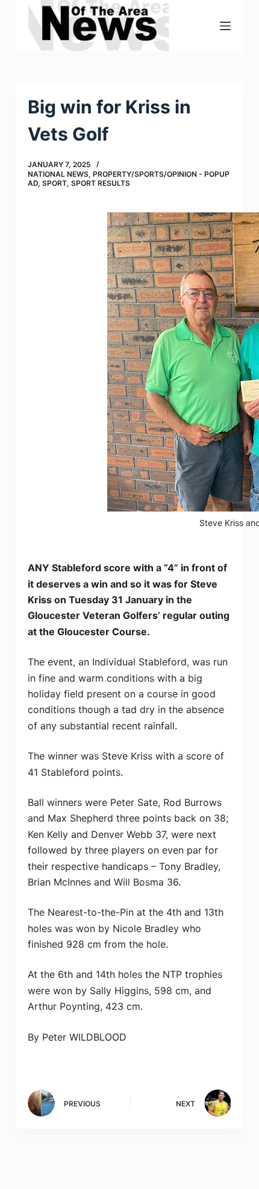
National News (58, 174)
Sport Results (100, 183)
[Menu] (225, 26)
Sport (54, 183)
